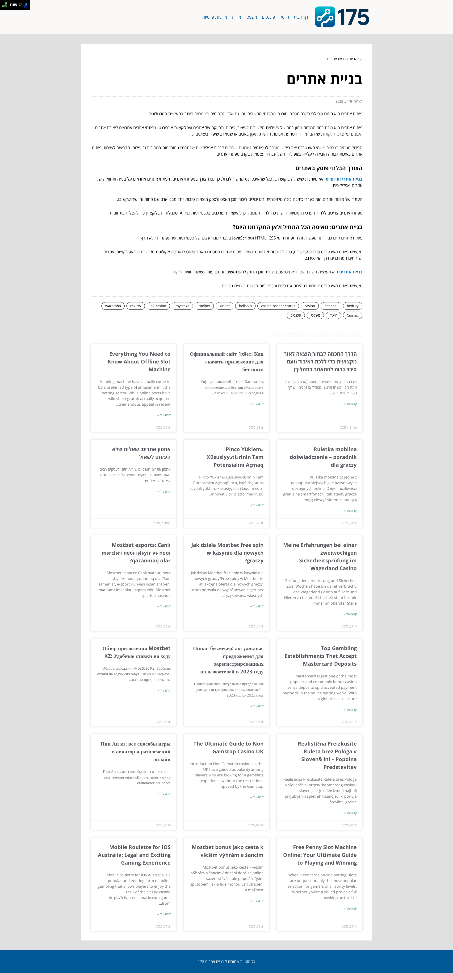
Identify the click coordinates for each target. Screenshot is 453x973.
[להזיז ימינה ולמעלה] (6, 3)
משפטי (251, 17)
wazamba (113, 305)
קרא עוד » (350, 404)
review (135, 305)
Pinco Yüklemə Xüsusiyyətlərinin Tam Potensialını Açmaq (235, 456)
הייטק (284, 17)
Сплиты (353, 315)
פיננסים (268, 17)
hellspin (245, 305)
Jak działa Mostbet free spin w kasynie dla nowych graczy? (227, 552)
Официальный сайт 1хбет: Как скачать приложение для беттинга (227, 361)
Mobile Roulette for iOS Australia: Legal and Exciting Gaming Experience (134, 854)
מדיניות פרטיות (214, 17)
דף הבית (301, 17)
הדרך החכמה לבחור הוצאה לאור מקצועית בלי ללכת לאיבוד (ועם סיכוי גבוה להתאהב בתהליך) (320, 361)
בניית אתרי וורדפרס (344, 179)
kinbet (224, 305)
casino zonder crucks (278, 305)
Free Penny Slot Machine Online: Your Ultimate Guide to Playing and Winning (320, 854)
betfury (353, 305)
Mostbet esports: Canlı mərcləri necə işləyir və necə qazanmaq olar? (136, 552)
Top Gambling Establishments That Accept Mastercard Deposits (321, 655)
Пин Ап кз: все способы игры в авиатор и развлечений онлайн (136, 751)
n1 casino (158, 305)
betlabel (330, 305)
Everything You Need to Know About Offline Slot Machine (139, 361)
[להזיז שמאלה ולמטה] (3, 6)
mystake (182, 305)
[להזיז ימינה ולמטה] (6, 6)
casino (310, 305)
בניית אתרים (350, 272)
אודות (236, 17)
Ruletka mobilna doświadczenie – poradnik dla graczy (323, 456)
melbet (204, 305)
